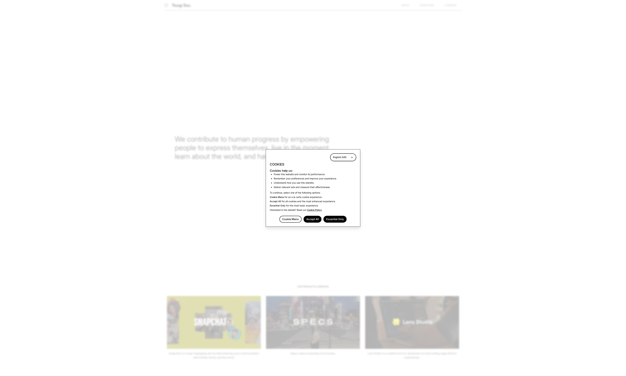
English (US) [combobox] (339, 157)
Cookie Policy (314, 210)
